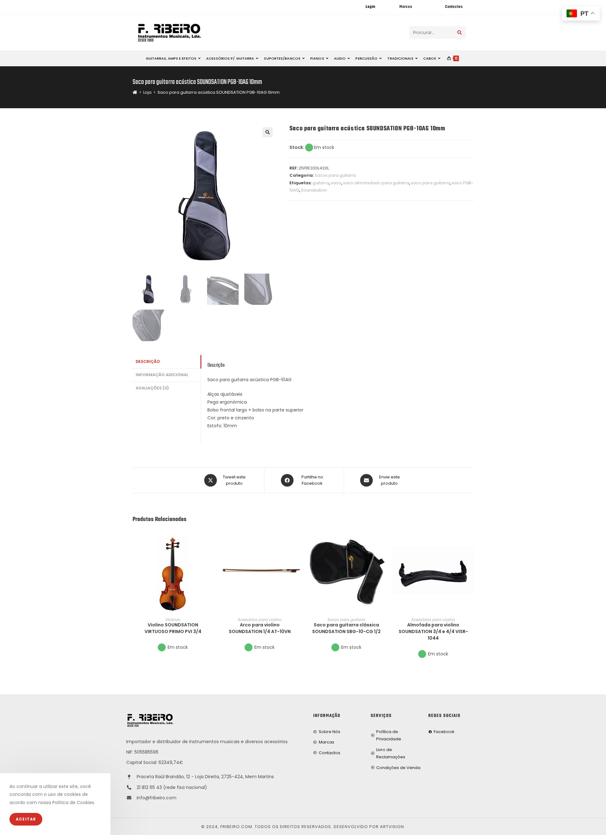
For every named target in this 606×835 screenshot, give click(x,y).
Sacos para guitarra (335, 175)
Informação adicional (162, 374)
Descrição (148, 361)
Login (370, 7)
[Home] (135, 92)
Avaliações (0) (152, 388)
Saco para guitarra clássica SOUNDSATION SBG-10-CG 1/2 (346, 628)
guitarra (320, 183)
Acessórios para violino (260, 619)
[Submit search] (460, 32)
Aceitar (26, 819)
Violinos (172, 619)
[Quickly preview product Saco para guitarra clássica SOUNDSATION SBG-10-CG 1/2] (384, 540)
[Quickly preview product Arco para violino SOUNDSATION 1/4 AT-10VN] (298, 540)
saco (336, 183)
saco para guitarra (430, 183)
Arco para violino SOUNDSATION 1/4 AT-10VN (260, 628)
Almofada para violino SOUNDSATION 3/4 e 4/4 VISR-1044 (433, 631)
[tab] (167, 362)
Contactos (453, 7)
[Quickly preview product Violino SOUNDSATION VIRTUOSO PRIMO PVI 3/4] (211, 540)
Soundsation (314, 190)
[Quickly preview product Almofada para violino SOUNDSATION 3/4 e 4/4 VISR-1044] (471, 540)
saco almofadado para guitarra (376, 183)
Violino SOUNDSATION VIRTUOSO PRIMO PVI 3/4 (173, 628)
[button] (211, 556)
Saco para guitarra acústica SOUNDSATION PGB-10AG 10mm (218, 92)
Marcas (405, 7)
